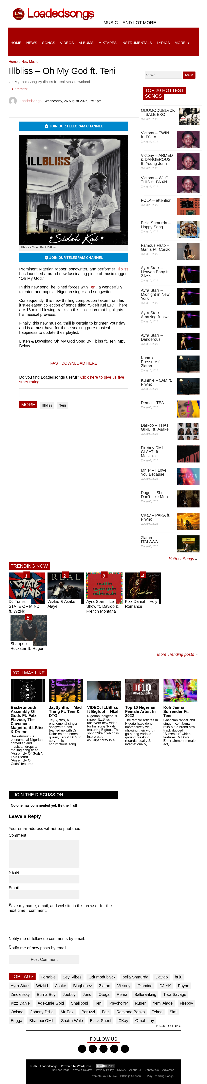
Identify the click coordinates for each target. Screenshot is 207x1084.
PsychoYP (118, 1003)
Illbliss (47, 405)
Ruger (140, 1003)
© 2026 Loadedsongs (43, 1066)
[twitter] (93, 1049)
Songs (48, 43)
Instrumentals (136, 43)
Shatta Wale (72, 1020)
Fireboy (186, 1003)
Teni (92, 287)
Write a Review (82, 1069)
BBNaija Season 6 (131, 1076)
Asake (60, 986)
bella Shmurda (135, 977)
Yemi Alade (163, 1003)
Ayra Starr (20, 986)
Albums (86, 43)
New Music (29, 62)
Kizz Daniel (21, 1003)
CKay (123, 1020)
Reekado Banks (130, 1012)
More (180, 43)
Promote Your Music (104, 1076)
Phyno (183, 986)
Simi (173, 1012)
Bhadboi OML (41, 1020)
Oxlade (17, 1012)
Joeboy (69, 994)
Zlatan (104, 986)
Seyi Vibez (72, 977)
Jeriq (87, 994)
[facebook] (82, 1049)
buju (178, 977)
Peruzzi (88, 1012)
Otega (104, 994)
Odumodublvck (102, 977)
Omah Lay (144, 1020)
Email (14, 887)
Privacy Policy (105, 1069)
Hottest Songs (181, 558)
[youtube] (114, 1049)
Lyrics (163, 43)
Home (16, 43)
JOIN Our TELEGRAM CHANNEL (75, 126)
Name (14, 872)
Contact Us (152, 1069)
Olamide (144, 986)
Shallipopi (79, 1003)
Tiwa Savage (174, 994)
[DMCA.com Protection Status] (105, 1066)
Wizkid (42, 986)
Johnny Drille (42, 1012)
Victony (123, 986)
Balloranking (145, 994)
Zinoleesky (20, 994)
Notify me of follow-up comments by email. (47, 938)
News (31, 43)
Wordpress (84, 1066)
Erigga (16, 1020)
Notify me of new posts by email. (38, 948)
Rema (122, 994)
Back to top (167, 1026)
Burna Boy (46, 994)
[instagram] (103, 1049)
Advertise (168, 1069)
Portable (48, 977)
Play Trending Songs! (160, 1076)
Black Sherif (100, 1020)
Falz (105, 1012)
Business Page (60, 1069)
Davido (161, 977)
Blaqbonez (82, 986)
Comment (20, 89)
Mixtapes (107, 43)
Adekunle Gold (51, 1003)
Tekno (157, 1012)
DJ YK (165, 986)
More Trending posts (177, 654)
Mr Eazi (67, 1012)
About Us (135, 1069)
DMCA (121, 1069)
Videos (67, 43)
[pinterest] (125, 1049)
